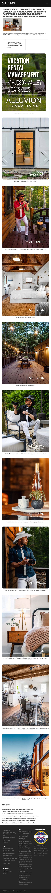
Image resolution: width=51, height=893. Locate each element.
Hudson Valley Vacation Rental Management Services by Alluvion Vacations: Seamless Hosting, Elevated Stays (20, 816)
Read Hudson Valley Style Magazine (9, 853)
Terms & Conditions (6, 840)
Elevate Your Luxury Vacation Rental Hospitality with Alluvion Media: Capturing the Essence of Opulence (19, 823)
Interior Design (25, 866)
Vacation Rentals (25, 884)
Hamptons (24, 848)
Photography (21, 877)
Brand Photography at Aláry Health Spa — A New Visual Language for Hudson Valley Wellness (17, 809)
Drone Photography (25, 845)
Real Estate (24, 877)
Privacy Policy (5, 842)
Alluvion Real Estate (6, 863)
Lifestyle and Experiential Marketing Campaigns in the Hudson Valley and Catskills (15, 811)
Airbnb (24, 834)
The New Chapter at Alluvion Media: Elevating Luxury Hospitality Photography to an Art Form (17, 813)
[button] (47, 3)
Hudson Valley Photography (24, 859)
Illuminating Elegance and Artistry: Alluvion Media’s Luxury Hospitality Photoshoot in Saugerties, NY (18, 820)
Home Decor (28, 848)
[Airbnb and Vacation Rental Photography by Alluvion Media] (8, 3)
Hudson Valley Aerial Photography (26, 853)
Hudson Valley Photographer (26, 857)
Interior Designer (29, 866)
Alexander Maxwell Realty (28, 839)
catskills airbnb (28, 843)
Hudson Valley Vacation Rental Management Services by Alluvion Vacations (8, 850)
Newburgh (28, 874)
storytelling (27, 882)
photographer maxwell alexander (25, 875)
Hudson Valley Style (25, 864)
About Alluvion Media (6, 830)
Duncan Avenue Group (23, 847)
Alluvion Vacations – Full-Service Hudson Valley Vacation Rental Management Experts (10, 860)
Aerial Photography (22, 831)
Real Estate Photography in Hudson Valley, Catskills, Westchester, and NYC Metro (9, 833)
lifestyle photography (22, 869)
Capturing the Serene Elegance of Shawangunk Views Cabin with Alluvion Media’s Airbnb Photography (19, 818)
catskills (24, 843)
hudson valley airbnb (22, 855)
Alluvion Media (22, 841)
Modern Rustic (24, 874)
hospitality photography (24, 851)
